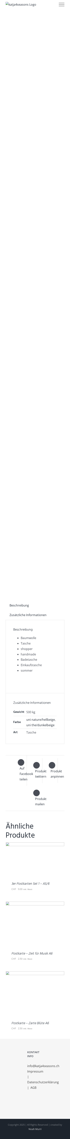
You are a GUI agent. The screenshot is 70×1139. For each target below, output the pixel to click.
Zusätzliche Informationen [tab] (28, 615)
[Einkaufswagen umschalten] (39, 4)
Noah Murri (35, 1129)
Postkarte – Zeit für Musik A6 (31, 953)
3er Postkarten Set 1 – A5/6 (30, 884)
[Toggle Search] (49, 4)
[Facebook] (28, 1102)
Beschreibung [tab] (19, 605)
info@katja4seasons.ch (43, 1066)
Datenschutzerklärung (43, 1082)
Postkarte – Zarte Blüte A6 (30, 1023)
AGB (33, 1088)
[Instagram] (33, 1102)
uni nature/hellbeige (40, 720)
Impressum (35, 1071)
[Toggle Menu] (61, 4)
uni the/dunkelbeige (40, 725)
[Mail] (38, 1102)
